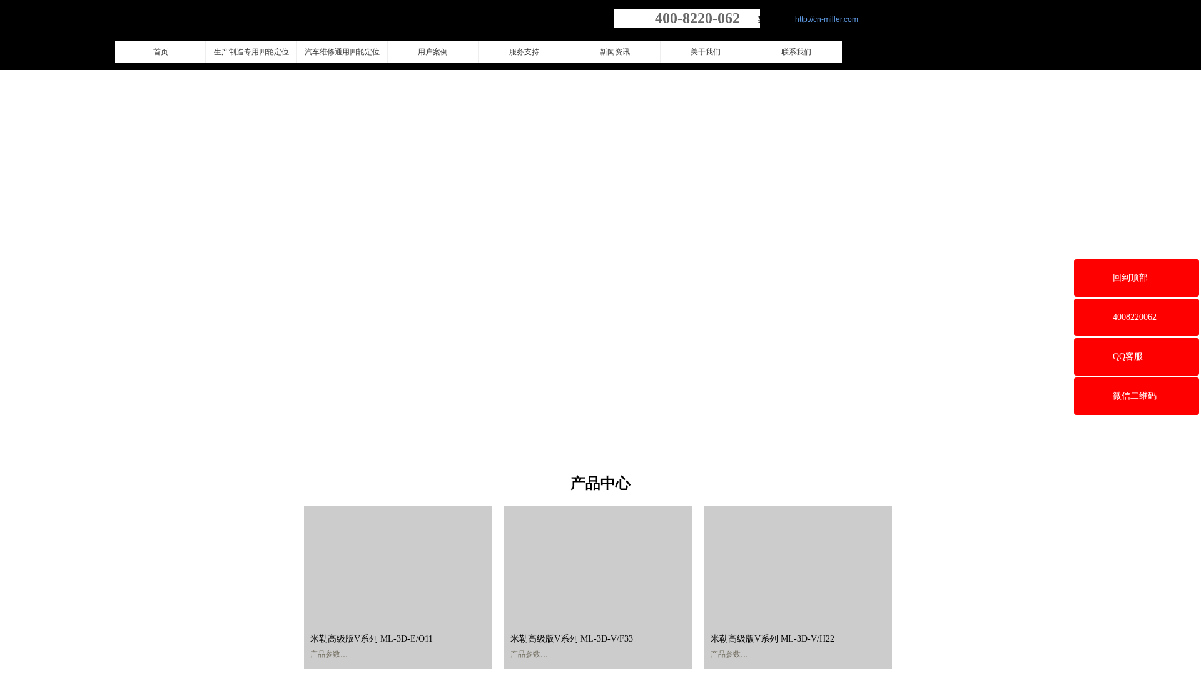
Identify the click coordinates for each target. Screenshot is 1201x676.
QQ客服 (1128, 356)
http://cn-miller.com (826, 19)
